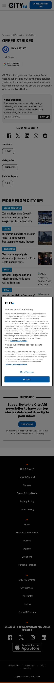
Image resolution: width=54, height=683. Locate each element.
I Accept (27, 379)
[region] (27, 341)
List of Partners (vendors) (15, 365)
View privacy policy (18, 341)
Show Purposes (27, 372)
